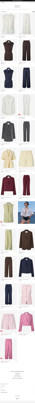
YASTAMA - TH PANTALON (22, 36)
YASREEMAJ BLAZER (22, 252)
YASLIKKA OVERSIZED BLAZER (5, 143)
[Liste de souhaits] (32, 2)
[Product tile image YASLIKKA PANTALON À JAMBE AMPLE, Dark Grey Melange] (26, 131)
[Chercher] (29, 2)
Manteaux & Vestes (24, 9)
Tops (6, 9)
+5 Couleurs (2, 281)
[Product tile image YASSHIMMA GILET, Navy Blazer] (8, 78)
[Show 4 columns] (32, 11)
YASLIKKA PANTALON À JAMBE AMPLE (24, 143)
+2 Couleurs (2, 199)
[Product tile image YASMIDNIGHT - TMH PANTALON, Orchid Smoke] (8, 349)
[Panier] (33, 2)
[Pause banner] (33, 0)
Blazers (12, 9)
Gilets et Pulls (15, 9)
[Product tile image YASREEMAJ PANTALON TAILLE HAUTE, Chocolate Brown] (8, 267)
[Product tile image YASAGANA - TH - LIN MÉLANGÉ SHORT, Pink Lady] (8, 321)
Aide (1, 388)
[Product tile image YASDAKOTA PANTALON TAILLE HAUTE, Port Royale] (26, 185)
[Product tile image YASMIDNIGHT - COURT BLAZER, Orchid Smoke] (26, 321)
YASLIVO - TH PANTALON (4, 252)
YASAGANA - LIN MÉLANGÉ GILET (23, 306)
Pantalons (20, 9)
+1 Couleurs (2, 92)
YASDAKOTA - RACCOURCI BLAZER (6, 197)
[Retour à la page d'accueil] (3, 2)
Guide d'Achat (3, 390)
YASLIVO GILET (3, 224)
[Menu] (1, 2)
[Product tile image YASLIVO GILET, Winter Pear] (8, 212)
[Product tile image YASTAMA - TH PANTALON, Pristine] (26, 24)
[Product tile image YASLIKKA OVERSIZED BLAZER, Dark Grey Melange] (8, 131)
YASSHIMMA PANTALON (22, 62)
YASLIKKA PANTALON (22, 117)
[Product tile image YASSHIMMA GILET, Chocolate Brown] (8, 50)
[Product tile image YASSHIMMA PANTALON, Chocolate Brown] (26, 50)
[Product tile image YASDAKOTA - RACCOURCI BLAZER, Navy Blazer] (26, 267)
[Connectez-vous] (30, 2)
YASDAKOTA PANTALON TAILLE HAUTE (24, 197)
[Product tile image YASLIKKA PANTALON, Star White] (26, 105)
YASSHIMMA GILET (3, 62)
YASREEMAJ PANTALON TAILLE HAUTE (6, 279)
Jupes (28, 9)
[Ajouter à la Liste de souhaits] (16, 36)
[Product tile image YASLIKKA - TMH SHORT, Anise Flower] (26, 158)
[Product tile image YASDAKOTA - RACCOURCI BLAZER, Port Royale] (8, 185)
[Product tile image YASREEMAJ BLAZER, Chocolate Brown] (26, 239)
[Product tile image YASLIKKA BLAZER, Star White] (8, 105)
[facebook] (16, 398)
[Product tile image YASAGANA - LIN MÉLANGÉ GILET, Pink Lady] (26, 294)
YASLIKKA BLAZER (3, 117)
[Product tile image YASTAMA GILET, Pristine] (8, 24)
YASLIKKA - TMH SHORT (22, 171)
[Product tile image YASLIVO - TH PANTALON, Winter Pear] (8, 239)
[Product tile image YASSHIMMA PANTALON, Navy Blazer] (26, 78)
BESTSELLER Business (4, 392)
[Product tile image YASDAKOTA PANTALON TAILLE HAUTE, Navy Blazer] (8, 294)
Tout (1, 9)
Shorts (31, 9)
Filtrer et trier (3, 11)
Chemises (9, 9)
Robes (3, 9)
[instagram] (18, 398)
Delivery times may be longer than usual (17, 0)
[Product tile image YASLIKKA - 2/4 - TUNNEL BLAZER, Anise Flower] (8, 158)
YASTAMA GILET (3, 36)
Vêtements (16, 5)
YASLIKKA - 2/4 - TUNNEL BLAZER (5, 171)
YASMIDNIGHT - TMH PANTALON (5, 361)
